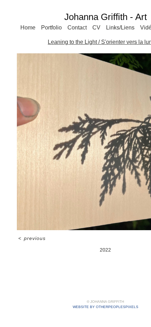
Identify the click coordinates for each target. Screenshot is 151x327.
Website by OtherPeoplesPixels (105, 307)
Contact (77, 28)
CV (96, 28)
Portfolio (51, 28)
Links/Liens (120, 28)
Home (27, 28)
